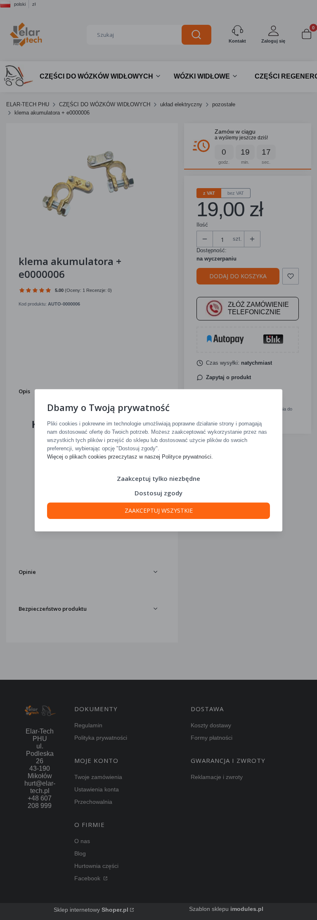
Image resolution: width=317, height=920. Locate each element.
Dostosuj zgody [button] (158, 492)
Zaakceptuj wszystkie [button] (159, 510)
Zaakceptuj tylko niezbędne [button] (158, 478)
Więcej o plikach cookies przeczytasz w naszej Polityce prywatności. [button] (130, 456)
